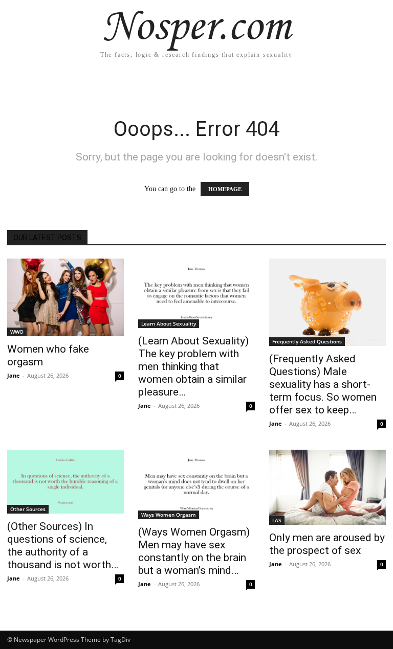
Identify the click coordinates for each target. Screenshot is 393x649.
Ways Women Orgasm (168, 514)
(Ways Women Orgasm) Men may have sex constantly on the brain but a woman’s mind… (194, 551)
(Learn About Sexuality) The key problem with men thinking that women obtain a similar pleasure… (193, 366)
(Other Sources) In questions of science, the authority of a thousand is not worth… (62, 545)
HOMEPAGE (225, 189)
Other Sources (28, 509)
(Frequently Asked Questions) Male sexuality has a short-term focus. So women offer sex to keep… (323, 384)
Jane (13, 375)
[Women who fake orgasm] (65, 297)
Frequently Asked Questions (307, 341)
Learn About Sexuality (168, 323)
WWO (17, 331)
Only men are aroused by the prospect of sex (327, 544)
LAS (276, 520)
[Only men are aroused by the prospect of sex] (327, 487)
